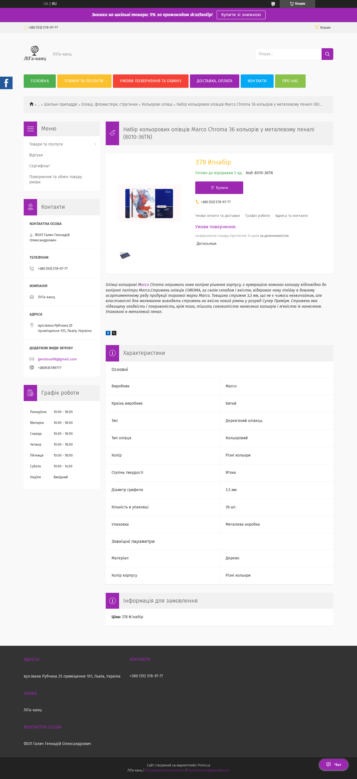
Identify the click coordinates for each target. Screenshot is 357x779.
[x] (114, 334)
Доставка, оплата (214, 81)
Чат (337, 764)
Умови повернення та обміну (151, 81)
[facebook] (108, 334)
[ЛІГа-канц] (35, 63)
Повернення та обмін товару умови (55, 179)
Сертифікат (39, 166)
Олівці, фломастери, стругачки (109, 104)
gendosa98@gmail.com (57, 359)
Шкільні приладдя (60, 104)
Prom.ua (204, 765)
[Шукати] (327, 54)
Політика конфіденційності (209, 770)
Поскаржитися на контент (165, 770)
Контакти (257, 81)
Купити (222, 188)
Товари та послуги (83, 81)
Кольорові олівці (157, 104)
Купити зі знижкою (241, 15)
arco (145, 285)
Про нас (290, 81)
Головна (40, 81)
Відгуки (36, 155)
